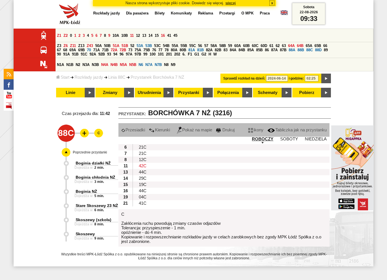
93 (109, 54)
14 (150, 35)
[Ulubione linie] (82, 133)
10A (115, 35)
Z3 (59, 46)
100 (153, 54)
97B (138, 54)
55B (183, 46)
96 (122, 54)
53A (140, 46)
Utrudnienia (149, 92)
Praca (265, 13)
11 (132, 35)
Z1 (59, 35)
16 (163, 35)
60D (264, 46)
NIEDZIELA (316, 139)
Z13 (81, 46)
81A (191, 50)
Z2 (65, 35)
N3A (86, 65)
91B (75, 54)
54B (166, 46)
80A (174, 50)
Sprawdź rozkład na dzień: (244, 78)
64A (291, 46)
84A (233, 50)
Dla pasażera (137, 13)
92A (93, 54)
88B (300, 50)
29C (142, 178)
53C (157, 46)
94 (115, 54)
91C (84, 54)
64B (300, 46)
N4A (104, 65)
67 (59, 50)
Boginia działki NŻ (93, 163)
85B (259, 50)
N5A (123, 65)
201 (169, 54)
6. (184, 54)
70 (89, 50)
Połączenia (228, 92)
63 (284, 46)
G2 (203, 54)
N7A (148, 65)
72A (114, 50)
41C (142, 203)
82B (218, 50)
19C (142, 184)
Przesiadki (135, 130)
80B (183, 50)
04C (142, 197)
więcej (231, 3)
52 (132, 46)
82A (209, 50)
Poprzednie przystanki (90, 152)
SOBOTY (289, 139)
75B (146, 50)
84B (242, 50)
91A (66, 54)
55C (192, 46)
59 (230, 46)
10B (124, 35)
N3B (95, 65)
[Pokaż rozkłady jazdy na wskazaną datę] (326, 78)
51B (125, 46)
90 (59, 54)
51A (116, 46)
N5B (132, 65)
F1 (190, 54)
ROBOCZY (262, 139)
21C (142, 147)
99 (145, 54)
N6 (141, 65)
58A (213, 46)
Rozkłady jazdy (89, 77)
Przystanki (188, 92)
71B (105, 50)
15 (157, 35)
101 (161, 54)
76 (154, 50)
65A (309, 46)
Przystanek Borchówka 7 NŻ (157, 77)
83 (225, 50)
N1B (69, 65)
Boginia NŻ (86, 191)
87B (283, 50)
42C (142, 166)
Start (65, 77)
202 (177, 54)
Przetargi (227, 13)
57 (206, 46)
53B (148, 46)
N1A (60, 65)
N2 (78, 65)
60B (246, 46)
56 (200, 46)
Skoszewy (85, 234)
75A (138, 50)
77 (160, 50)
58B (222, 46)
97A (129, 54)
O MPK (247, 13)
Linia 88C (117, 77)
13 (144, 35)
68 (65, 50)
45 (175, 35)
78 (167, 50)
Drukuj (228, 130)
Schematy (267, 92)
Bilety (160, 13)
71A (96, 50)
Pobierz (306, 92)
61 (271, 46)
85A (250, 50)
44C (142, 172)
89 (326, 50)
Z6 (65, 46)
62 (278, 46)
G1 (196, 54)
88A (292, 50)
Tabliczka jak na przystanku (301, 130)
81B (200, 50)
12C (142, 159)
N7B (158, 65)
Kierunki (162, 130)
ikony (258, 130)
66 (325, 46)
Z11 (73, 46)
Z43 (90, 46)
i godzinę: (296, 78)
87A (274, 50)
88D (318, 50)
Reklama (205, 13)
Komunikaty (181, 13)
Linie (70, 92)
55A (175, 46)
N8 (166, 65)
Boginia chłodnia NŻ (95, 177)
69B (81, 50)
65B (317, 46)
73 (130, 50)
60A (237, 46)
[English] (284, 14)
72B (123, 50)
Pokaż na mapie (197, 130)
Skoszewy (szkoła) (93, 219)
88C (309, 50)
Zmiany (110, 92)
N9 (173, 65)
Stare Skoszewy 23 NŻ (97, 205)
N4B (114, 65)
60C (255, 46)
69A (72, 50)
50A (98, 46)
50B (107, 46)
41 (169, 35)
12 (138, 35)
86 (267, 50)
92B (101, 54)
